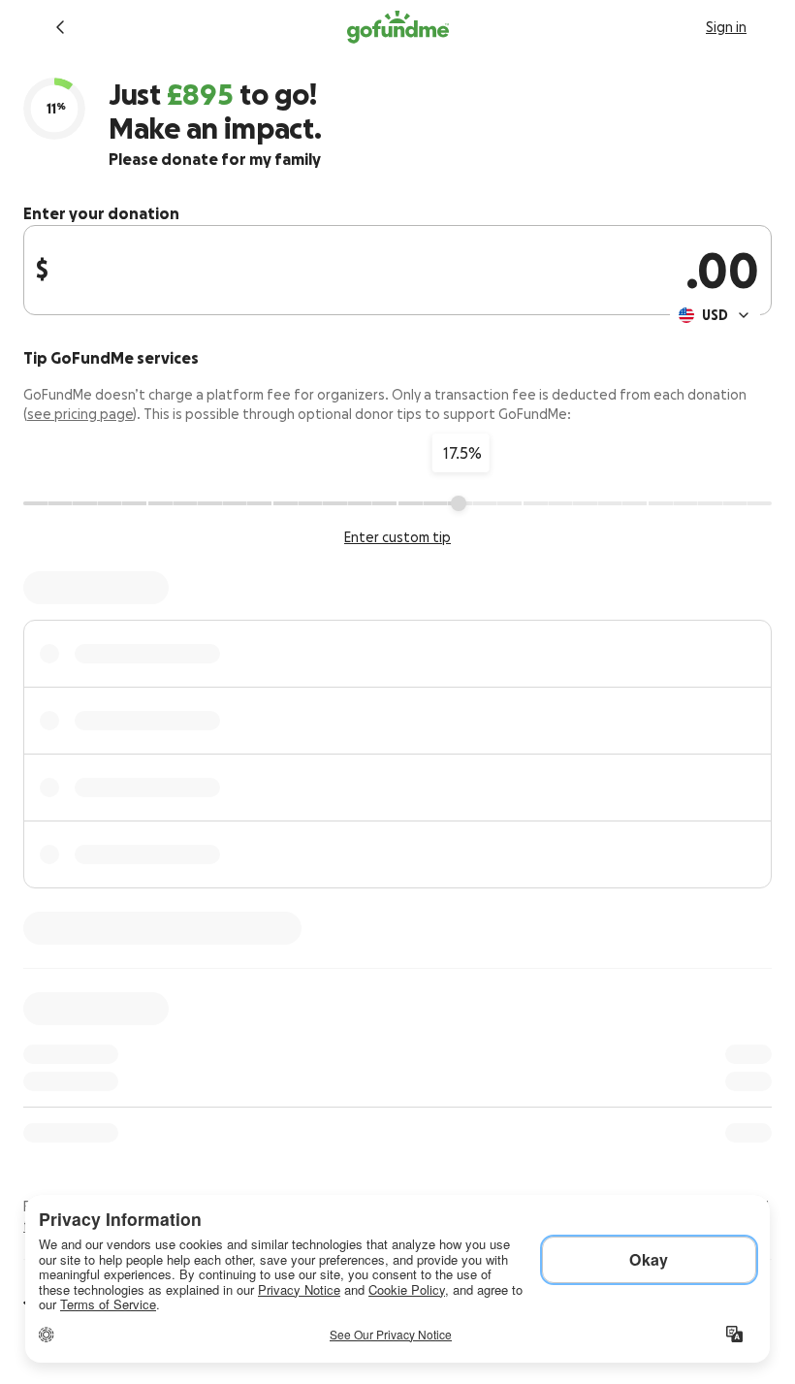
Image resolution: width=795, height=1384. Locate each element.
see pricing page (80, 414)
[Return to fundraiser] (60, 27)
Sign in (726, 27)
